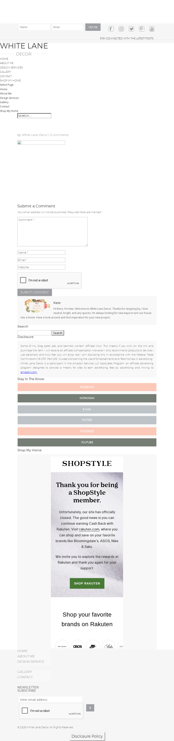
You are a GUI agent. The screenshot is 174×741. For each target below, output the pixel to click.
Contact (6, 76)
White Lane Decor (34, 135)
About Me (7, 63)
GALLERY (24, 672)
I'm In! (92, 27)
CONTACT (25, 677)
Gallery (5, 71)
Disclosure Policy (87, 736)
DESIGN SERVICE (30, 662)
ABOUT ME (26, 656)
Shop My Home (10, 80)
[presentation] (51, 711)
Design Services (11, 67)
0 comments (59, 135)
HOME (22, 651)
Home (4, 58)
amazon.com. (29, 372)
